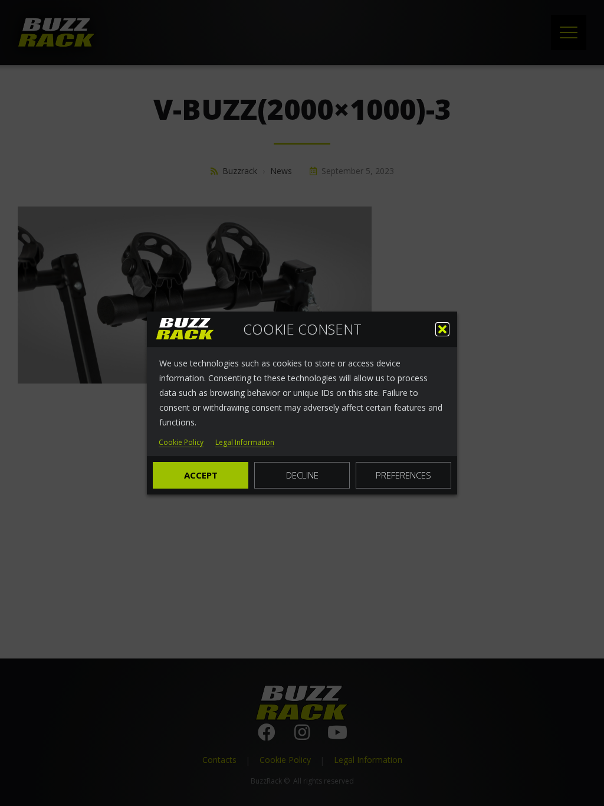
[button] (442, 329)
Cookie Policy (181, 442)
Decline (302, 475)
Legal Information (244, 442)
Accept (201, 475)
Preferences (403, 475)
